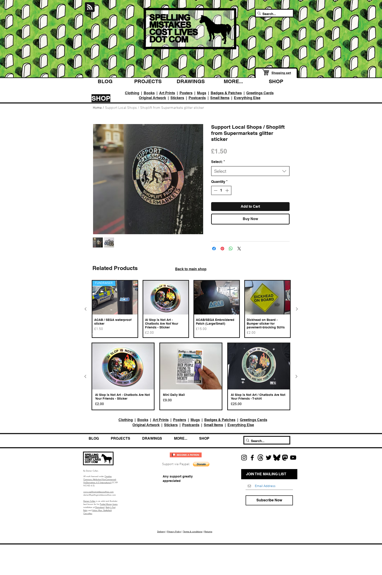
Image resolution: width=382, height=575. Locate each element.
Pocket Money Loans (109, 504)
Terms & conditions (192, 531)
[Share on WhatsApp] (230, 248)
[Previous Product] (85, 309)
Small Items (219, 98)
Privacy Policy (174, 531)
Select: (218, 162)
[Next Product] (297, 309)
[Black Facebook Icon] (252, 457)
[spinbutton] (221, 190)
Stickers (177, 98)
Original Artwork (152, 98)
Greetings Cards (260, 93)
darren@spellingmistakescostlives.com (99, 494)
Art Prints (167, 93)
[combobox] (250, 171)
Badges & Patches (226, 93)
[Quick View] (165, 297)
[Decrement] (215, 190)
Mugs (201, 93)
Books (149, 93)
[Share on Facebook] (214, 248)
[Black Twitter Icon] (268, 457)
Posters (186, 93)
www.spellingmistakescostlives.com (98, 491)
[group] (191, 309)
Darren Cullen (89, 500)
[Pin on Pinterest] (222, 248)
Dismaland (99, 507)
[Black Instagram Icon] (244, 457)
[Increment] (227, 190)
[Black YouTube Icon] (293, 457)
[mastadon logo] (285, 457)
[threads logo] (260, 457)
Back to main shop (190, 269)
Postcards (197, 98)
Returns (208, 531)
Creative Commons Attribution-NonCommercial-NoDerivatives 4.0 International (99, 479)
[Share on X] (239, 248)
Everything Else (247, 98)
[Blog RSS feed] (90, 7)
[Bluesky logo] (277, 457)
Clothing (132, 93)
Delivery (161, 531)
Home (97, 108)
